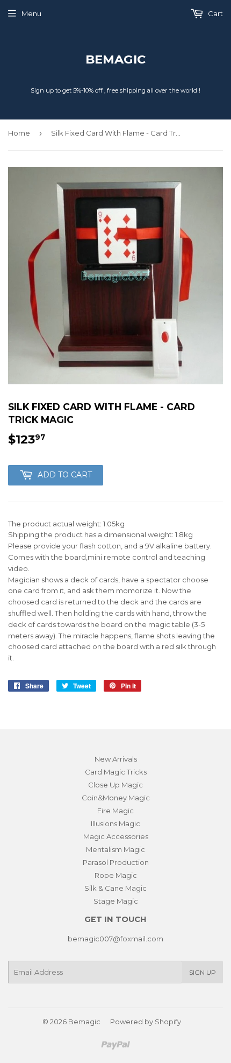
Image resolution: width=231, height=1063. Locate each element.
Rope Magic (116, 875)
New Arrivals (116, 759)
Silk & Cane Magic (115, 888)
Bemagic (115, 59)
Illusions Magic (115, 823)
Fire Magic (115, 810)
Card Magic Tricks (116, 772)
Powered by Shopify (145, 1021)
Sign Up (202, 972)
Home (19, 133)
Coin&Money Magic (116, 797)
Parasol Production (116, 862)
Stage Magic (115, 901)
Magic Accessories (115, 836)
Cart (214, 13)
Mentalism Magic (115, 849)
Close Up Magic (115, 784)
